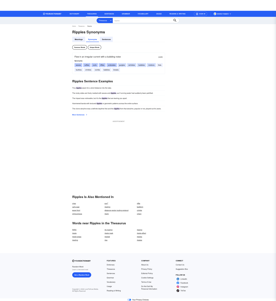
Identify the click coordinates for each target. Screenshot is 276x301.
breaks (116, 70)
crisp (74, 203)
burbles (79, 70)
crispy (139, 214)
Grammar (110, 277)
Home (74, 26)
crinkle (139, 210)
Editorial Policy (147, 273)
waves (78, 65)
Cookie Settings (147, 277)
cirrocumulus (77, 214)
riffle (138, 203)
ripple (74, 233)
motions (151, 65)
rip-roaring (108, 230)
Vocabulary (111, 282)
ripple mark (109, 233)
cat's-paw (75, 207)
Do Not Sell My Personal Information (149, 287)
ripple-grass (76, 236)
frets (159, 65)
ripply (107, 214)
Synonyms (92, 39)
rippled (107, 236)
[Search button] (176, 20)
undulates (111, 65)
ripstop (139, 240)
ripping (139, 230)
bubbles (142, 65)
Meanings (79, 39)
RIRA (74, 230)
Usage (109, 286)
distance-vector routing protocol (117, 210)
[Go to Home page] (52, 14)
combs (97, 70)
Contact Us (180, 264)
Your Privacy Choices (140, 299)
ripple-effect (141, 233)
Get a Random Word (81, 275)
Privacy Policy (146, 269)
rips (106, 240)
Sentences (106, 39)
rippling (107, 207)
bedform (140, 207)
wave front (76, 210)
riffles (102, 65)
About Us (144, 264)
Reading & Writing (114, 290)
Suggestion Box (182, 269)
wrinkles (132, 65)
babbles (107, 70)
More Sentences (78, 114)
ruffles (87, 65)
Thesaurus (103, 20)
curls (94, 65)
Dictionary (110, 264)
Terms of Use (146, 282)
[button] (200, 14)
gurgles (122, 65)
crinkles (88, 70)
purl (106, 203)
